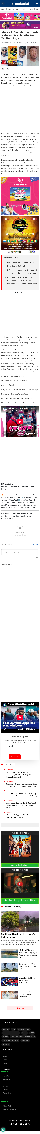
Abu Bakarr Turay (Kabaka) (11, 486)
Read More (20, 1008)
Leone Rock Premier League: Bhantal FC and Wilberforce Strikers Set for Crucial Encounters (22, 280)
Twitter (9, 497)
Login (36, 544)
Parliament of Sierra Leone (10, 1040)
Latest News (9, 765)
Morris (3, 489)
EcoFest (25, 486)
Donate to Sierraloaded (27, 507)
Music (23, 9)
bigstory (24, 1033)
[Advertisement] (20, 110)
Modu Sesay (6, 69)
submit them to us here (28, 505)
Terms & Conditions (9, 1109)
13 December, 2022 (8, 42)
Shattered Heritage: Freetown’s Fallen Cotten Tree (18, 935)
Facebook (24, 495)
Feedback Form (8, 1093)
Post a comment (32, 42)
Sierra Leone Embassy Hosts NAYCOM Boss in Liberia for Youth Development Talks (21, 805)
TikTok (33, 497)
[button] (37, 3)
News (3, 9)
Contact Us (6, 1090)
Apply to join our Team (9, 507)
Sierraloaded (13, 495)
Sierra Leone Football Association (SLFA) (23, 1036)
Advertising (6, 1079)
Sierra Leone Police (23, 1029)
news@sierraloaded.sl (9, 505)
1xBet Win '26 (13, 9)
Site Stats (6, 1086)
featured (5, 1036)
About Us (6, 1076)
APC (13, 1029)
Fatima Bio (6, 1044)
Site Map (6, 1083)
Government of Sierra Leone (11, 1033)
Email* (11, 746)
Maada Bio (6, 1029)
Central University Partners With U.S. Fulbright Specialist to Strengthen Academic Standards (20, 774)
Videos (31, 9)
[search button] (3, 3)
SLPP (32, 1033)
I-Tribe (32, 486)
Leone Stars (25, 1040)
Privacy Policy (7, 1106)
